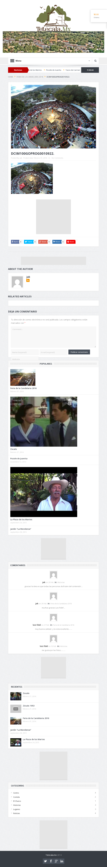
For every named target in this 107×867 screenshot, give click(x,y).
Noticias (16, 813)
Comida (16, 797)
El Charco (17, 801)
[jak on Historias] (53, 574)
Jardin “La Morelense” (20, 529)
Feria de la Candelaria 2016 (23, 388)
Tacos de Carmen (49, 70)
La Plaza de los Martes (21, 519)
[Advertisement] (53, 216)
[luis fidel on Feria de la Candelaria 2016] (53, 617)
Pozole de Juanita (29, 70)
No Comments (57, 158)
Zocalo (13, 449)
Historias (61, 582)
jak (21, 158)
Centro (16, 793)
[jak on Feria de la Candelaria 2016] (53, 596)
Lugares (16, 809)
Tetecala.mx (51, 855)
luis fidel (37, 625)
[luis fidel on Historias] (53, 638)
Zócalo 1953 (28, 705)
